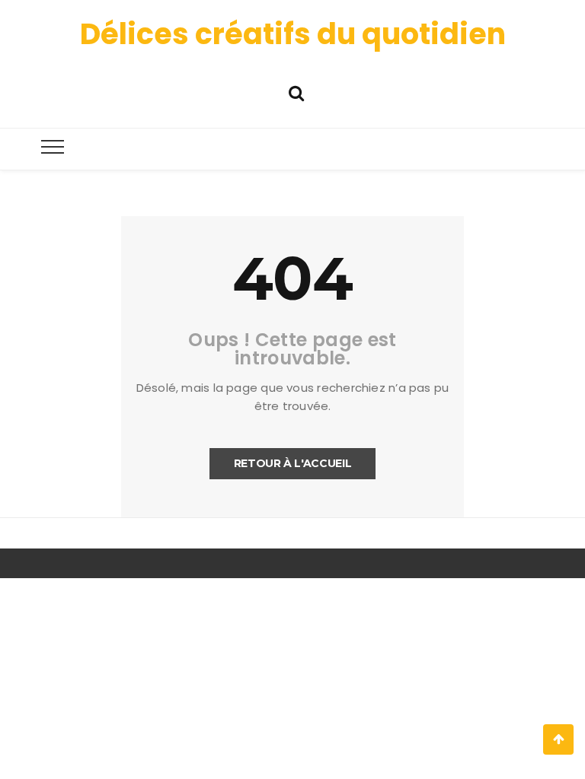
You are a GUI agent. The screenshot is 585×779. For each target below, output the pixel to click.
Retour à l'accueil (293, 463)
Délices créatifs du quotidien (293, 34)
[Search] (296, 91)
